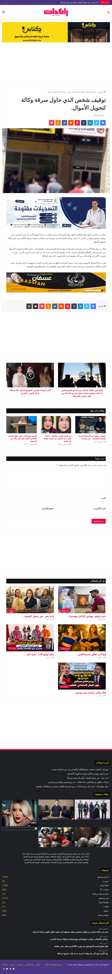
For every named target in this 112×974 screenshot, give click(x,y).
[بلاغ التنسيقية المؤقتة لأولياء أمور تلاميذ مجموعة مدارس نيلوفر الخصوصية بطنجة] (19, 837)
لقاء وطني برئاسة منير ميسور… (89, 692)
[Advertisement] (56, 64)
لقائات (105, 907)
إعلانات (5, 965)
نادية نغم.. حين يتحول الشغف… (38, 616)
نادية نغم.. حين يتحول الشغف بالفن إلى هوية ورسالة (79, 2)
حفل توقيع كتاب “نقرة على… (39, 654)
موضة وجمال (103, 915)
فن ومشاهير (103, 898)
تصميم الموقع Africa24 (54, 965)
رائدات (37, 965)
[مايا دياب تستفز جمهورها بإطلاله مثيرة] (19, 813)
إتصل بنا (20, 965)
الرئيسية (100, 92)
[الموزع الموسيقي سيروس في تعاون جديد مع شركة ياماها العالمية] (56, 810)
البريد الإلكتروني (99, 508)
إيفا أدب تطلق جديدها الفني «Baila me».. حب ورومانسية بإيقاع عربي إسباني (78, 782)
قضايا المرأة (103, 902)
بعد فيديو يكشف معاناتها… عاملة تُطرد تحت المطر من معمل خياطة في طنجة (57, 438)
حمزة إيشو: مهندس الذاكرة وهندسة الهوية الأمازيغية (87, 774)
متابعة (106, 911)
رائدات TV (104, 890)
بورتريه (105, 881)
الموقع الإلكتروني (47, 508)
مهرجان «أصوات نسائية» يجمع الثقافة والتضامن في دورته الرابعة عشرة (79, 769)
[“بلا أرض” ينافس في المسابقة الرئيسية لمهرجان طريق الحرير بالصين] (92, 837)
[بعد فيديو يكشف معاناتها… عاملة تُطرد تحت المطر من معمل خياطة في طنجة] (56, 424)
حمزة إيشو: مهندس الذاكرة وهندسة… (86, 616)
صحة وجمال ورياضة (100, 894)
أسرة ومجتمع (91, 92)
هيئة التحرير (29, 965)
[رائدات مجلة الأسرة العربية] (56, 12)
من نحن (12, 965)
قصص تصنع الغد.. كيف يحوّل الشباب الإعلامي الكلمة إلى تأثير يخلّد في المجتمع (22, 438)
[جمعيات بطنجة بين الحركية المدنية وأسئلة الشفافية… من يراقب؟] (90, 424)
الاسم (103, 498)
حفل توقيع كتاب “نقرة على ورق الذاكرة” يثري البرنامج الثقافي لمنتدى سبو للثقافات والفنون (72, 786)
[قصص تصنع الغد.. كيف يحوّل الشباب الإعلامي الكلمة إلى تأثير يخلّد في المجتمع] (21, 424)
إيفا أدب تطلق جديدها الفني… (91, 654)
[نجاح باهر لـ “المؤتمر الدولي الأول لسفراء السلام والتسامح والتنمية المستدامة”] (92, 810)
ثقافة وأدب (104, 885)
